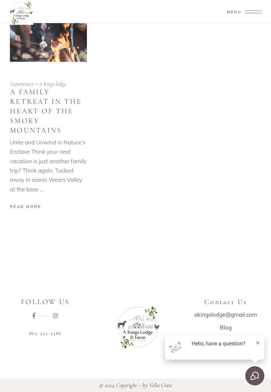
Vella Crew (160, 385)
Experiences (21, 83)
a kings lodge (53, 83)
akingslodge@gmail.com (225, 314)
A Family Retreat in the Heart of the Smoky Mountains (46, 111)
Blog (226, 327)
